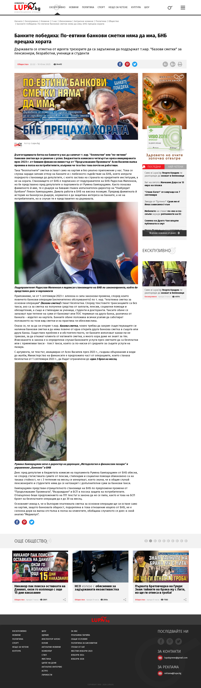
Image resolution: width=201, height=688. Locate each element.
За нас (74, 631)
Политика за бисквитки (84, 643)
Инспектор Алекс (51, 639)
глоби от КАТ (78, 647)
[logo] (27, 7)
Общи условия (79, 639)
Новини (73, 7)
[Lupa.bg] (18, 145)
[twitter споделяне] (134, 64)
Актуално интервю (52, 667)
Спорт (101, 7)
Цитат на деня (49, 663)
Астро (45, 671)
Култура (136, 7)
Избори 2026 (77, 659)
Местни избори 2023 (81, 651)
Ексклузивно (57, 7)
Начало (18, 21)
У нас (54, 21)
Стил (44, 655)
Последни (154, 166)
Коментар (47, 651)
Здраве (45, 635)
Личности (47, 675)
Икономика (65, 21)
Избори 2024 (77, 655)
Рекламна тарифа (80, 635)
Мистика (46, 659)
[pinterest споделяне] (127, 64)
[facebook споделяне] (120, 64)
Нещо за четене (118, 7)
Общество (113, 21)
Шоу (146, 7)
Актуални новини (83, 21)
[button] (146, 540)
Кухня (45, 643)
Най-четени (175, 166)
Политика (88, 7)
